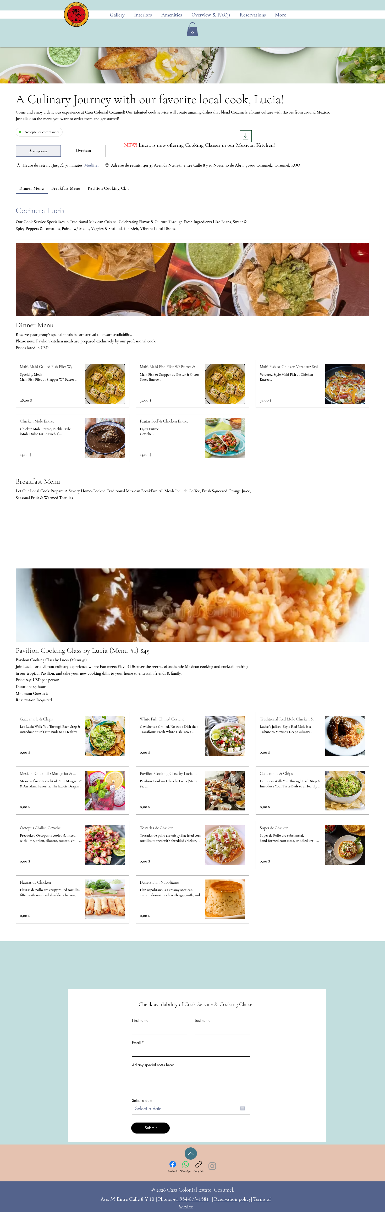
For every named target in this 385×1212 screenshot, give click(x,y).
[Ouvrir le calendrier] (242, 1108)
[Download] (246, 136)
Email (136, 1043)
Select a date (142, 1100)
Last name (202, 1020)
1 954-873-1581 (192, 1199)
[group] (83, 151)
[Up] (191, 1153)
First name (140, 1020)
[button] (192, 29)
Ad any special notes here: (153, 1065)
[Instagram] (212, 1166)
